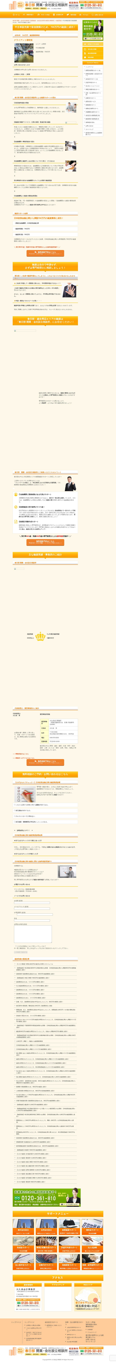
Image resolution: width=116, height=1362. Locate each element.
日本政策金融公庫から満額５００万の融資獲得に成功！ (33, 1045)
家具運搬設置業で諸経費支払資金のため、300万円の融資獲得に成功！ (37, 1146)
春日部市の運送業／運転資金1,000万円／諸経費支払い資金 (34, 1005)
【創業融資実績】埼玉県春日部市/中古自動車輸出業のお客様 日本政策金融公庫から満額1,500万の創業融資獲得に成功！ (46, 1036)
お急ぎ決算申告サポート (74, 1327)
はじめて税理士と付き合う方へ (74, 1331)
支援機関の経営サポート (93, 112)
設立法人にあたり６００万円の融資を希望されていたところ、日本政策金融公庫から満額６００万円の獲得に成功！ (46, 1020)
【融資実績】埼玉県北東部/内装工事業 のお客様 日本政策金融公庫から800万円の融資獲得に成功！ (45, 1115)
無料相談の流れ (90, 122)
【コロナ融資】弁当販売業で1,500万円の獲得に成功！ (32, 1154)
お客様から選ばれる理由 (33, 1325)
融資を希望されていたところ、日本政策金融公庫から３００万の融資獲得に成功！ (41, 1063)
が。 (26, 816)
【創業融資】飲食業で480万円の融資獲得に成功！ (31, 1150)
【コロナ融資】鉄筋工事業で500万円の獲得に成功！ (32, 1162)
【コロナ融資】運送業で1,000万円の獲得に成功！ (31, 1158)
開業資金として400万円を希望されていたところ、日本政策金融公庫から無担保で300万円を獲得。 (45, 1127)
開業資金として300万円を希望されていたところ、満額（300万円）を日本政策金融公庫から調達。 (45, 1121)
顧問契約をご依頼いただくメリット (54, 1326)
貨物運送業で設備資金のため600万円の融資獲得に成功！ (33, 1142)
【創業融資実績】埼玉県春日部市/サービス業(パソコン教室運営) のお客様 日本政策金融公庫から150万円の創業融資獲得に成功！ (45, 1109)
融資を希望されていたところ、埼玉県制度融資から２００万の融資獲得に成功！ (40, 1067)
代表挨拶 (90, 1329)
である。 (24, 810)
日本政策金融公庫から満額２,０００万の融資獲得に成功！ (34, 1049)
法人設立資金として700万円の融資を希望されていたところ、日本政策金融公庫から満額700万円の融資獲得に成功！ (45, 1095)
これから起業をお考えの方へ (34, 1328)
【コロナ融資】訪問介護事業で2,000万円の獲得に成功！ (33, 1170)
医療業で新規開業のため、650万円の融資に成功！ (31, 1086)
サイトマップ (89, 129)
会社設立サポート (92, 79)
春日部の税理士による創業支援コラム (94, 133)
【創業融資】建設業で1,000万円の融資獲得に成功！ (32, 1104)
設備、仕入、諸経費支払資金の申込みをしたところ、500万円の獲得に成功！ (39, 1001)
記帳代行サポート (91, 98)
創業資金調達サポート (93, 70)
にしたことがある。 (32, 822)
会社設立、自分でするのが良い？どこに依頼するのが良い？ (34, 1334)
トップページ (89, 67)
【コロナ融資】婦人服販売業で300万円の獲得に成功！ (33, 1166)
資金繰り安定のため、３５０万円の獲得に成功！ (31, 1015)
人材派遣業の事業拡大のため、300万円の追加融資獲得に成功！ (35, 1090)
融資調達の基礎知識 (92, 119)
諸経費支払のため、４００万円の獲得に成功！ (30, 990)
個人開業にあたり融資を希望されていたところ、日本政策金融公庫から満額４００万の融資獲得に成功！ (46, 1054)
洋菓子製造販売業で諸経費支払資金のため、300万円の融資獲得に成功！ (38, 1100)
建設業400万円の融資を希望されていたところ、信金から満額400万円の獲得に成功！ (42, 1031)
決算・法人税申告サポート (93, 93)
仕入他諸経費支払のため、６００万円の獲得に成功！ (32, 986)
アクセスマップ (91, 1332)
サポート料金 (90, 1322)
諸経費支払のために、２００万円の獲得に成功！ (31, 998)
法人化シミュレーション (93, 86)
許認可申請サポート (91, 82)
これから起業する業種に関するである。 (32, 805)
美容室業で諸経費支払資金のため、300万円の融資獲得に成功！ (35, 1138)
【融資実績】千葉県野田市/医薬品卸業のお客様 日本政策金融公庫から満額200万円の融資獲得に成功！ (46, 1026)
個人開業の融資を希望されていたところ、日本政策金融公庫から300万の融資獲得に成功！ (44, 1077)
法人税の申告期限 (72, 1341)
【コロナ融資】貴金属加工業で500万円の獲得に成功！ (33, 1174)
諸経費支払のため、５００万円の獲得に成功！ (30, 982)
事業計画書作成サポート (93, 89)
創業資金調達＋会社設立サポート (94, 74)
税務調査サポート (91, 105)
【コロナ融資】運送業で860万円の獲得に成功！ (31, 1182)
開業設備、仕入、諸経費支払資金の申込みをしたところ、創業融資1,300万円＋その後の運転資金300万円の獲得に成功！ (45, 1010)
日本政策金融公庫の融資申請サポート (34, 1339)
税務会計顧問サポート (92, 108)
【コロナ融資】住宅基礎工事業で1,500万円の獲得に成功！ (34, 1178)
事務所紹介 (90, 1326)
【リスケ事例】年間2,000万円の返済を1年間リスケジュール (34, 964)
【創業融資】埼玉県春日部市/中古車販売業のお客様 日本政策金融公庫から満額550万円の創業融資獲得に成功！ (46, 969)
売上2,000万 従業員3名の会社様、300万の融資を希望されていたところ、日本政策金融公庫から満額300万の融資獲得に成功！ (45, 1082)
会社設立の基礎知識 (93, 115)
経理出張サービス (91, 101)
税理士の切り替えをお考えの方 (74, 1338)
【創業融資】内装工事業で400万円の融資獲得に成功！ (33, 978)
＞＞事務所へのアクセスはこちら (23, 758)
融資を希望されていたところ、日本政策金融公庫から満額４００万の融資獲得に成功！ (42, 1059)
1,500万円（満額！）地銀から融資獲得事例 (29, 1041)
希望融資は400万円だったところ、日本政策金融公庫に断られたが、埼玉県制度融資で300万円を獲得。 (45, 1133)
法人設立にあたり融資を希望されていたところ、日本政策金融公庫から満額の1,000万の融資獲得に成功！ (45, 1072)
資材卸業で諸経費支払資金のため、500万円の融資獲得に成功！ (35, 974)
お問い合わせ (89, 126)
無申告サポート (71, 1334)
